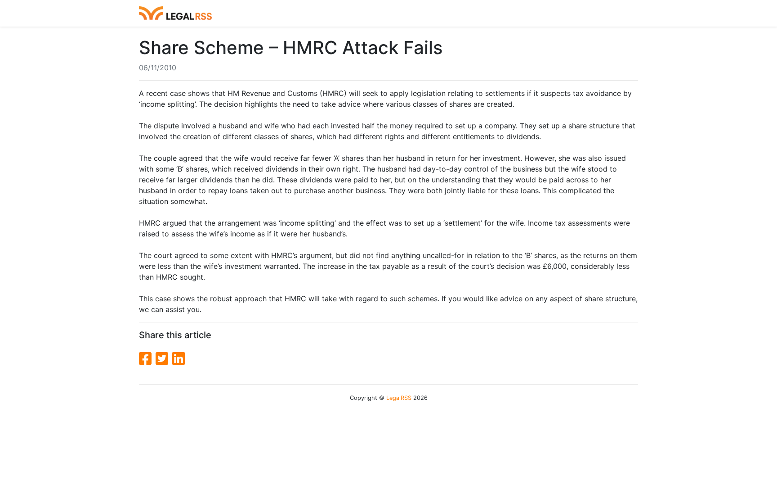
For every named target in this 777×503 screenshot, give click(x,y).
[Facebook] (147, 358)
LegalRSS (398, 397)
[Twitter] (164, 358)
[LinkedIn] (178, 358)
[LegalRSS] (175, 13)
